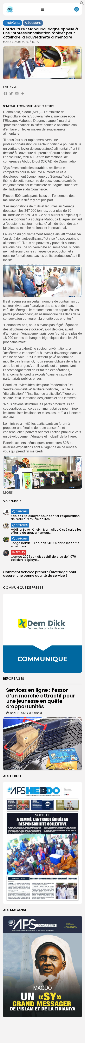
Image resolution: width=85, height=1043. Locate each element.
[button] (82, 4)
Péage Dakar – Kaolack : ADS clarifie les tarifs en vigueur (45, 544)
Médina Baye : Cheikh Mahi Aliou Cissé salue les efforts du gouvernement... (46, 531)
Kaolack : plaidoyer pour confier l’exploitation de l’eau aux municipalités (45, 517)
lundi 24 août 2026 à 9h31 (26, 713)
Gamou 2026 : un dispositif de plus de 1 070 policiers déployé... (43, 558)
